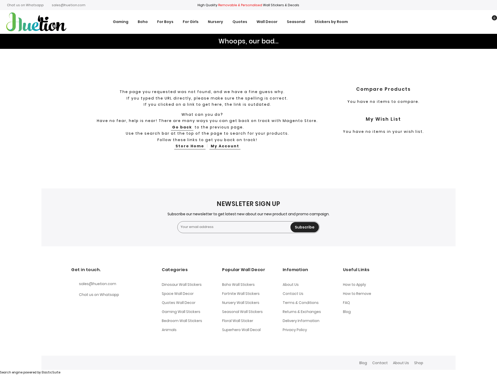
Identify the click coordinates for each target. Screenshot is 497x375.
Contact (380, 362)
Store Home (190, 146)
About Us (291, 284)
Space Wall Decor (178, 293)
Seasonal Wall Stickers (242, 311)
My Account (225, 146)
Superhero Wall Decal (241, 329)
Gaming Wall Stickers (181, 311)
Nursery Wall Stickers (240, 302)
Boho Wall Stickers (238, 284)
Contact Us (293, 293)
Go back (182, 127)
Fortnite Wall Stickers (241, 293)
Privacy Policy (295, 329)
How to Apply (354, 284)
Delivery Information (301, 320)
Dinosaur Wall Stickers (182, 284)
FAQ (346, 302)
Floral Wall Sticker (237, 320)
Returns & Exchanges (302, 311)
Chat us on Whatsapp (25, 5)
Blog (347, 311)
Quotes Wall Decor (178, 302)
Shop (418, 362)
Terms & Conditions (301, 302)
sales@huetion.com (68, 5)
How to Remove (357, 293)
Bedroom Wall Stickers (182, 320)
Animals (169, 329)
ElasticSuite (51, 372)
